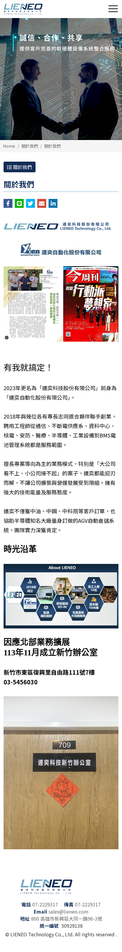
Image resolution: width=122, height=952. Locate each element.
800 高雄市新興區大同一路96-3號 (66, 918)
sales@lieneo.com (69, 911)
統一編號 (49, 925)
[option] (61, 79)
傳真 (68, 904)
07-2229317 (45, 904)
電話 (26, 904)
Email (40, 911)
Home (9, 146)
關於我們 (29, 146)
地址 (25, 918)
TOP (110, 940)
